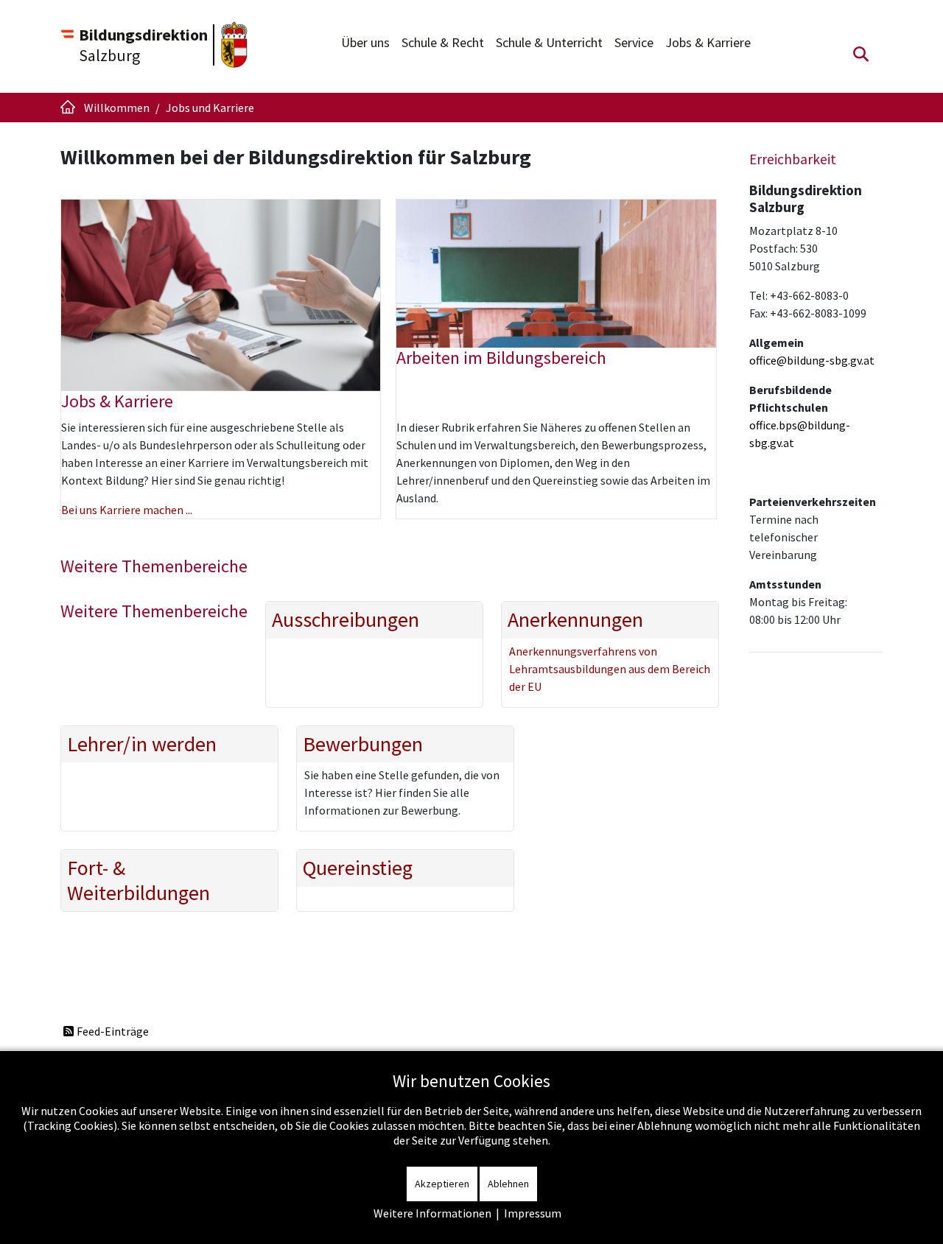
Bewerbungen (363, 744)
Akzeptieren (442, 1183)
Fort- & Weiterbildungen (138, 880)
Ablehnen (508, 1183)
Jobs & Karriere (708, 42)
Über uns (365, 42)
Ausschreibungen (345, 620)
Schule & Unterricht (549, 42)
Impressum (532, 1213)
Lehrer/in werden (142, 744)
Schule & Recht (443, 42)
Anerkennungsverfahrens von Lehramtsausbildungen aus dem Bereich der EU (609, 669)
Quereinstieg (358, 868)
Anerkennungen (575, 620)
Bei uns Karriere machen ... (126, 509)
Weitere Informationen (432, 1213)
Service (633, 42)
